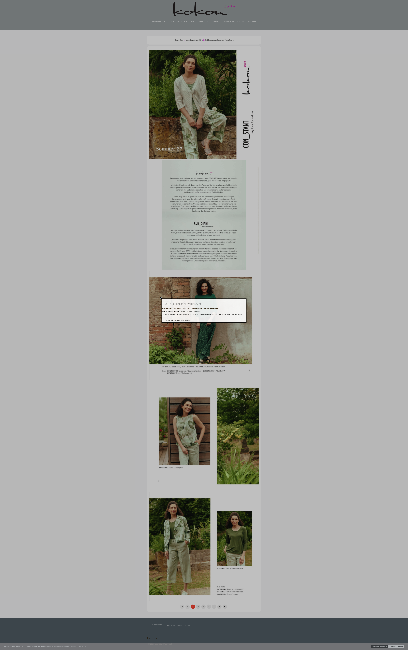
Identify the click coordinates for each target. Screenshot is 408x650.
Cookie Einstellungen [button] (60, 646)
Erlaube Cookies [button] (397, 646)
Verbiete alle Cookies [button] (379, 646)
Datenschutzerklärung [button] (78, 646)
